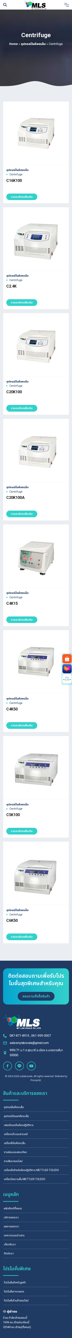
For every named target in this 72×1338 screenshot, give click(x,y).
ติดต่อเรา (9, 1253)
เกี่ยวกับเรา (10, 1244)
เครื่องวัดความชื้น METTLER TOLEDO (24, 1179)
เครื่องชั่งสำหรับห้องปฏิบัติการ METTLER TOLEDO (31, 1170)
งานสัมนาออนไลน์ (13, 1161)
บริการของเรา (11, 1217)
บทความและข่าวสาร (14, 1235)
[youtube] (31, 1066)
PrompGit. (36, 1080)
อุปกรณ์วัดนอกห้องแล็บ (16, 1116)
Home (13, 44)
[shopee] (67, 658)
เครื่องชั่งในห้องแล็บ (14, 1143)
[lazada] (67, 668)
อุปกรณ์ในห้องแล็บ (33, 44)
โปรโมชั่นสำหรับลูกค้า (15, 1282)
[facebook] (7, 1066)
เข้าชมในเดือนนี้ (21, 1322)
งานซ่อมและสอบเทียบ (15, 1152)
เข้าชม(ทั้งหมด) (23, 1327)
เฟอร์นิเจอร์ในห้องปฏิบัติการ (19, 1125)
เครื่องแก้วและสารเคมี (16, 1134)
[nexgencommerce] (67, 678)
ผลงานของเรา (11, 1226)
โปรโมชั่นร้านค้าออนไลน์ (16, 1300)
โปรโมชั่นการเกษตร (14, 1291)
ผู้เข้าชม (12, 1311)
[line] (19, 1066)
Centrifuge (15, 174)
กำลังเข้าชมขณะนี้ (18, 1317)
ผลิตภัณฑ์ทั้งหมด (13, 1208)
